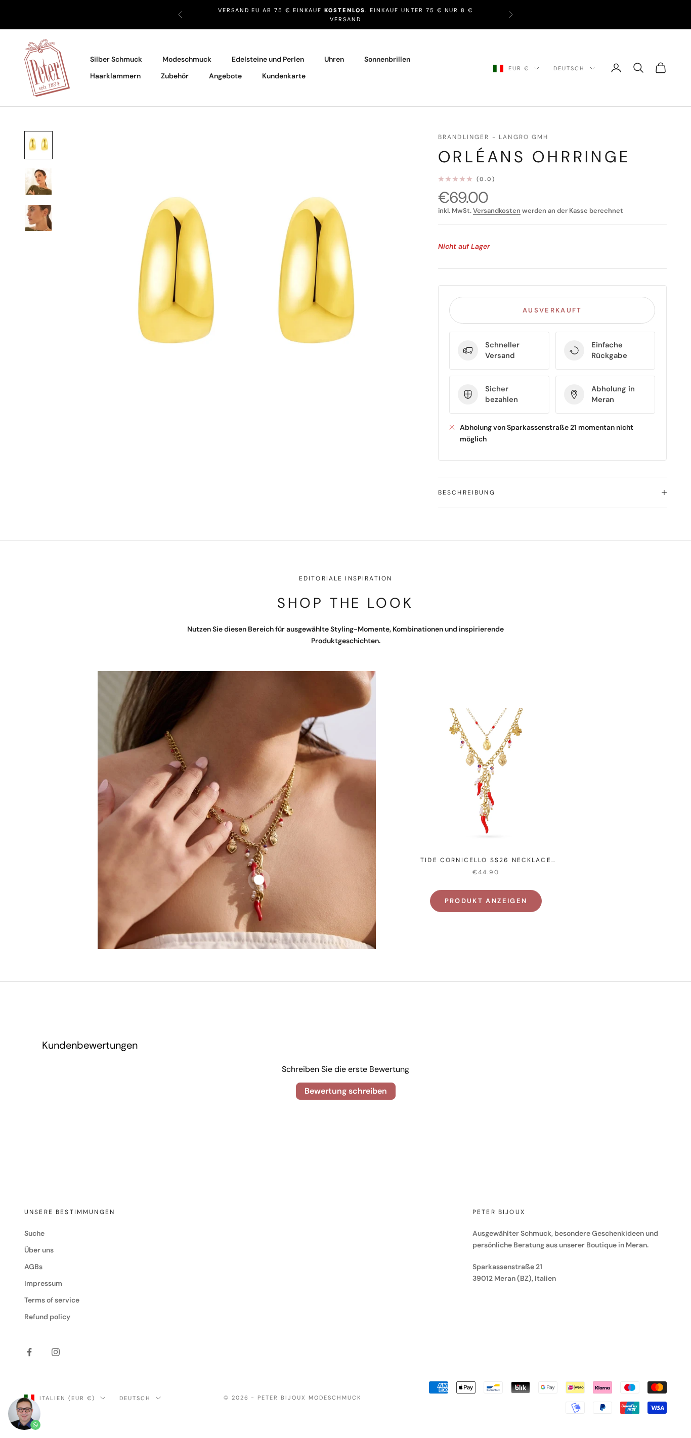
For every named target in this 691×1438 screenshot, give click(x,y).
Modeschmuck (186, 59)
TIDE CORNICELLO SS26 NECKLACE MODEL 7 (485, 860)
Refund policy (47, 1316)
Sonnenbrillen (387, 59)
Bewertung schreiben (346, 1091)
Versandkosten (497, 210)
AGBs (33, 1266)
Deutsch (569, 68)
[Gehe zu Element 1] (38, 145)
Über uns (39, 1249)
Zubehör (175, 75)
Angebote (225, 75)
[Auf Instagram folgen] (56, 1352)
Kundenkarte (284, 75)
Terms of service (51, 1300)
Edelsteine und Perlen (268, 59)
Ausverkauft (552, 310)
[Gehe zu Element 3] (38, 218)
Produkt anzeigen (486, 900)
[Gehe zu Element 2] (38, 181)
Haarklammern (115, 75)
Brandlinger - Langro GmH (493, 137)
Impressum (43, 1283)
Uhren (334, 59)
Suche (34, 1233)
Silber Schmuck (116, 59)
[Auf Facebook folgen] (29, 1352)
